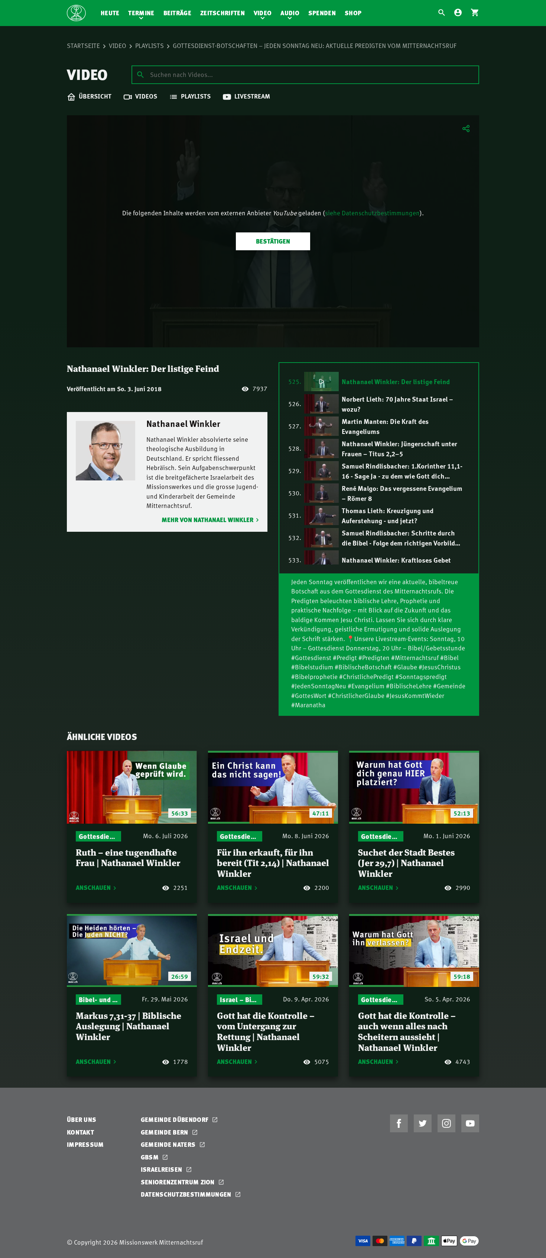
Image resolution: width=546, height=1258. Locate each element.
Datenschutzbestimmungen (187, 1194)
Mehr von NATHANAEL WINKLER (207, 519)
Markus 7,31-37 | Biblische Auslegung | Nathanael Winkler (128, 1025)
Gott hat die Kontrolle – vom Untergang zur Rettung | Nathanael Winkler (266, 1030)
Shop (353, 12)
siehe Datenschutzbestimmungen (372, 212)
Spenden (322, 12)
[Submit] (140, 74)
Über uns (81, 1119)
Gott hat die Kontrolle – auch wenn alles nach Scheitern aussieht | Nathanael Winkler (407, 1030)
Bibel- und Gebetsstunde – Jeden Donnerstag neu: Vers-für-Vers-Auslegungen (98, 999)
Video (263, 12)
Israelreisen (162, 1169)
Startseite (83, 45)
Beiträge (177, 12)
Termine (141, 12)
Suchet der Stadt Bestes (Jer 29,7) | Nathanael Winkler (406, 862)
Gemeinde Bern (165, 1132)
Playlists (149, 45)
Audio (289, 12)
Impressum (85, 1144)
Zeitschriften (222, 12)
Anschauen (93, 887)
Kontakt (80, 1132)
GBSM (150, 1157)
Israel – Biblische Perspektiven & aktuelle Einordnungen (239, 999)
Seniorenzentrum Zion (178, 1182)
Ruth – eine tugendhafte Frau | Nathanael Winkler (128, 857)
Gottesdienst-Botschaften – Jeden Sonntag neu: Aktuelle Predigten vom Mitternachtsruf (314, 45)
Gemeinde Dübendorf (175, 1119)
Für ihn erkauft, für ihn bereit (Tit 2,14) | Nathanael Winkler (273, 862)
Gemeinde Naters (169, 1144)
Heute (110, 12)
